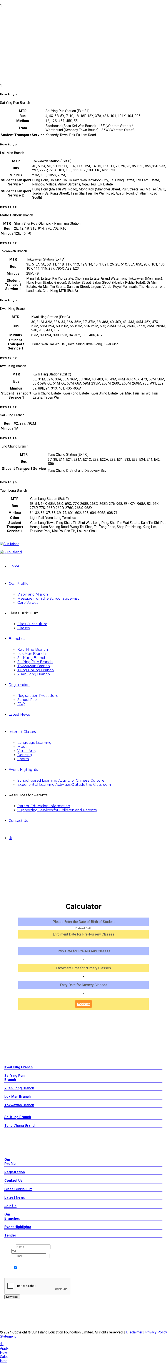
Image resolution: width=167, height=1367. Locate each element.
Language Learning (34, 743)
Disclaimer (134, 1332)
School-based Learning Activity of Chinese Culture (60, 780)
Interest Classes (22, 732)
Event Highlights (23, 770)
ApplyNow (4, 1350)
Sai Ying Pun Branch (35, 662)
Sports (23, 759)
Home (14, 566)
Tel (7, 1251)
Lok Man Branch (31, 654)
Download (12, 1296)
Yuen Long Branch (33, 674)
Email (9, 1256)
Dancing (24, 755)
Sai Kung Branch (31, 658)
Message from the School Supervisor (49, 598)
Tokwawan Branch (33, 666)
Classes (23, 628)
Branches (17, 639)
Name (10, 1247)
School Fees (27, 700)
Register (83, 1004)
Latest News (19, 714)
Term (9, 1260)
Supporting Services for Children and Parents (57, 810)
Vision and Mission (32, 594)
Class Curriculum (32, 624)
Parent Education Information (43, 806)
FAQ (21, 704)
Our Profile (18, 583)
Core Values (27, 603)
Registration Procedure (37, 696)
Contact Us (18, 821)
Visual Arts (26, 751)
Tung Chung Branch (35, 670)
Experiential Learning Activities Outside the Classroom (64, 785)
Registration (19, 685)
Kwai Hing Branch (32, 649)
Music (22, 747)
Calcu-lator (5, 1359)
